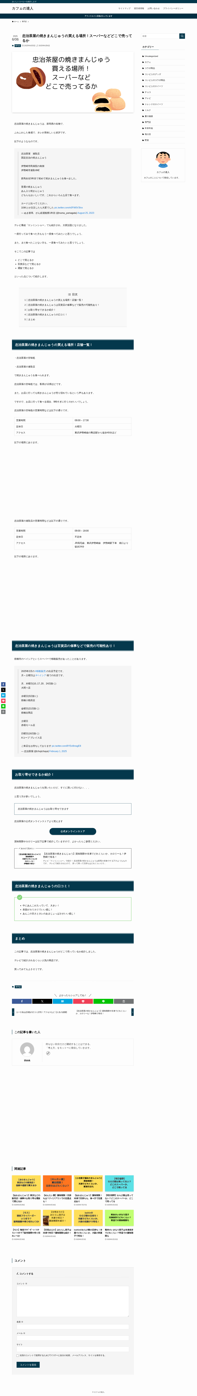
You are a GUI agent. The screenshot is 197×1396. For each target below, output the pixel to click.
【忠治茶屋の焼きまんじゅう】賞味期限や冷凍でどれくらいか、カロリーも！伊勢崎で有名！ (84, 855)
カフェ (148, 62)
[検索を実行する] (182, 36)
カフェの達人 (22, 8)
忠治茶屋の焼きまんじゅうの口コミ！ (47, 314)
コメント (22, 1283)
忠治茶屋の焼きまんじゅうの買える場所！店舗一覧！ (56, 300)
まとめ (31, 319)
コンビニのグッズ (153, 74)
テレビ (148, 98)
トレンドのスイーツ (154, 104)
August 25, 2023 (85, 213)
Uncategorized (151, 56)
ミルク (148, 110)
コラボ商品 (150, 68)
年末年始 (149, 128)
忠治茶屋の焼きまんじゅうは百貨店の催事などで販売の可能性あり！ (64, 305)
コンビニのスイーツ (154, 86)
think (27, 1060)
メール (21, 1333)
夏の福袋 (149, 116)
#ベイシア (41, 675)
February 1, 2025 (58, 751)
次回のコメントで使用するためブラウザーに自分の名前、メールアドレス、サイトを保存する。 (63, 1355)
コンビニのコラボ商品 (155, 80)
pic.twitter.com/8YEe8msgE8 (66, 746)
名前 (20, 1322)
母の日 (148, 134)
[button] (22, 1001)
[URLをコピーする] (124, 1001)
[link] (48, 1053)
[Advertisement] (73, 1116)
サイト (20, 1344)
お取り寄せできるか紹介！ (42, 310)
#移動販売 (40, 671)
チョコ (148, 92)
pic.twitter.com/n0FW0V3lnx (68, 207)
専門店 (17, 45)
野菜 (147, 140)
